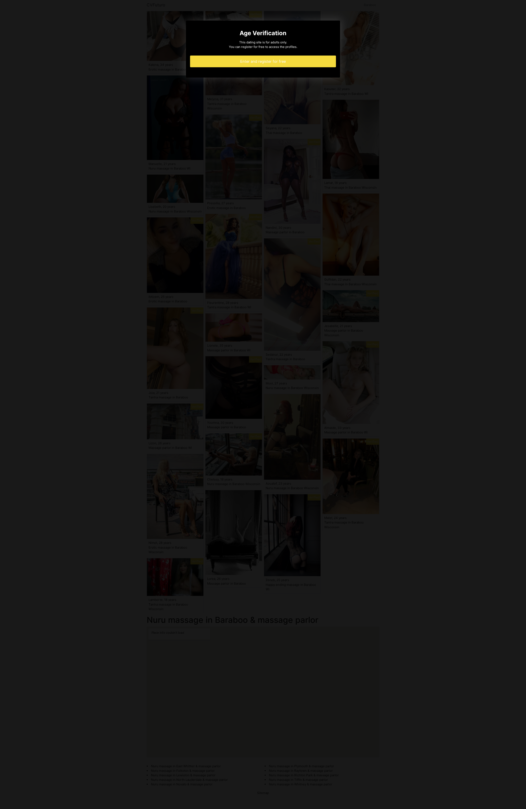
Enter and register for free (263, 61)
